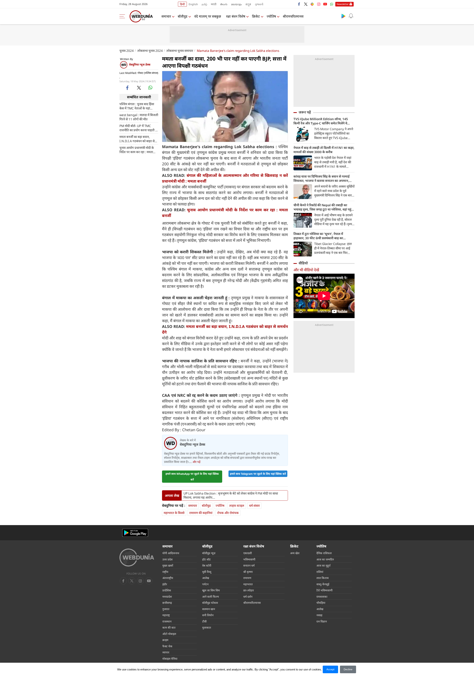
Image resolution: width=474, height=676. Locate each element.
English (193, 4)
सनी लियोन (207, 615)
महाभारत (248, 584)
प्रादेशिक (166, 590)
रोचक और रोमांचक (228, 513)
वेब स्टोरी (206, 565)
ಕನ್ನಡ (248, 4)
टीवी (204, 621)
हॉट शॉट (206, 559)
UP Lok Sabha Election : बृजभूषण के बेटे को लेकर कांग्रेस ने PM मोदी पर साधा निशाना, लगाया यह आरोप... (230, 495)
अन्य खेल (294, 553)
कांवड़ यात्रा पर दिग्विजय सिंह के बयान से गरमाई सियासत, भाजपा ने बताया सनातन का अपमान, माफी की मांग (321, 178)
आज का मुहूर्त (323, 565)
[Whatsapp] (331, 4)
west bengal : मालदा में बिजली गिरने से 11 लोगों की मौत (138, 117)
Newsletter (343, 4)
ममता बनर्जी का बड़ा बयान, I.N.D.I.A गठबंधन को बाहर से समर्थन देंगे (137, 138)
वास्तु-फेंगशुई (322, 584)
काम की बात (169, 627)
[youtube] (325, 4)
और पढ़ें (196, 462)
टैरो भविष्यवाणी (324, 590)
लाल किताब (322, 578)
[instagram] (318, 4)
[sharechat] (312, 4)
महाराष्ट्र (166, 615)
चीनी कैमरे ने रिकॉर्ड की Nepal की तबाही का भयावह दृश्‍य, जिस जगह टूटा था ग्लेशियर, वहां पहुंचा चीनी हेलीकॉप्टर (323, 207)
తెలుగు (223, 4)
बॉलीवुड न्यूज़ (208, 553)
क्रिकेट (256, 16)
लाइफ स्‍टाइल (236, 505)
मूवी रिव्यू (206, 572)
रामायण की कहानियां (200, 513)
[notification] (351, 16)
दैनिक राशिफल (324, 553)
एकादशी (247, 553)
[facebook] (299, 4)
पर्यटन (205, 584)
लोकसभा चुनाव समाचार (179, 51)
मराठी (213, 4)
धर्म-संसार (254, 505)
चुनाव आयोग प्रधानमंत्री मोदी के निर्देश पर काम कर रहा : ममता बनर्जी (136, 149)
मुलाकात (206, 627)
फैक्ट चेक (167, 646)
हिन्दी (182, 4)
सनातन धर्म (249, 565)
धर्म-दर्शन (247, 596)
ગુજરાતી (259, 4)
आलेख (205, 578)
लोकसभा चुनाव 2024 (150, 51)
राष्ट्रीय (165, 572)
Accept (330, 669)
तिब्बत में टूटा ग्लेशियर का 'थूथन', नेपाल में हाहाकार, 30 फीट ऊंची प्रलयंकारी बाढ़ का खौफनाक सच (318, 236)
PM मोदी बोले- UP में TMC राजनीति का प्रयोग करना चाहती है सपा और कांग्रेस (138, 127)
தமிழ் (204, 4)
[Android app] (135, 533)
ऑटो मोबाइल (169, 634)
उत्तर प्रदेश (167, 559)
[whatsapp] (150, 87)
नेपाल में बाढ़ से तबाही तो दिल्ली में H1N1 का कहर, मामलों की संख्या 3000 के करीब (323, 150)
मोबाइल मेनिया (169, 658)
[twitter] (305, 4)
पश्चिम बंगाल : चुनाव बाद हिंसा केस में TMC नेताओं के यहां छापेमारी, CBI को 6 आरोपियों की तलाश (138, 106)
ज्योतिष (271, 16)
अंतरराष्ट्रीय (167, 578)
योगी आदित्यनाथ (170, 553)
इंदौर (164, 584)
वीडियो (303, 263)
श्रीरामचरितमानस (293, 16)
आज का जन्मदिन (325, 559)
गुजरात (165, 609)
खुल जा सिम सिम (211, 590)
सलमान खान (208, 609)
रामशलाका (321, 596)
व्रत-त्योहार (248, 590)
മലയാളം (236, 4)
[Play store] (343, 16)
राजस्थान (166, 621)
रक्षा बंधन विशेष (235, 16)
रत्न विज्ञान (321, 621)
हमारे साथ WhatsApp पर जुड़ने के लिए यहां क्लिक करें (192, 476)
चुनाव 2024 (126, 51)
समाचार (166, 16)
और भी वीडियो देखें (306, 269)
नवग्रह (319, 615)
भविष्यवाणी (249, 559)
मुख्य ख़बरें (167, 565)
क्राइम (165, 640)
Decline (348, 669)
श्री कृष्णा (248, 572)
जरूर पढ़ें (305, 112)
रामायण (247, 578)
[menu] (123, 16)
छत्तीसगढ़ (167, 603)
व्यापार (165, 652)
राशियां (319, 572)
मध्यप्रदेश (167, 596)
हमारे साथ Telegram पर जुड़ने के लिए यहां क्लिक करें (258, 473)
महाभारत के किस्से (174, 513)
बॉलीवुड (182, 16)
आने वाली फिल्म (210, 596)
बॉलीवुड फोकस (210, 603)
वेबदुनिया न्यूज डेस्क (139, 64)
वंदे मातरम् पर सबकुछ (207, 16)
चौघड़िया (320, 603)
